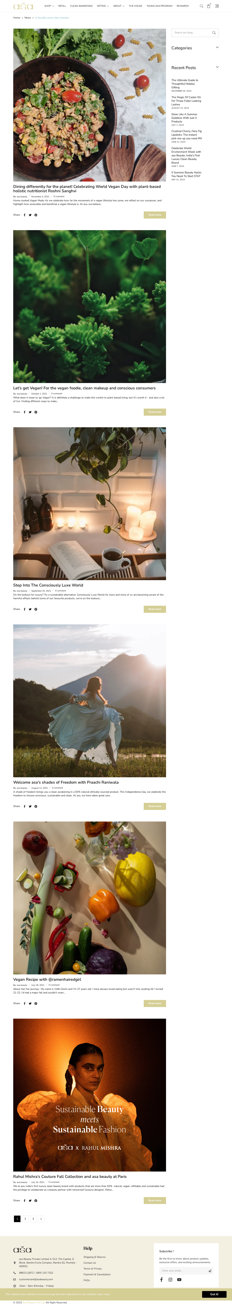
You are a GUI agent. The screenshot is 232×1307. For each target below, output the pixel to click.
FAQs (87, 1280)
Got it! (214, 1294)
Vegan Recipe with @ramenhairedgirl (47, 979)
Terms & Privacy (93, 1268)
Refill (62, 6)
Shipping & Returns (95, 1257)
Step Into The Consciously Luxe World (48, 585)
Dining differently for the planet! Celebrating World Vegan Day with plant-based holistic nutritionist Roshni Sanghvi (87, 189)
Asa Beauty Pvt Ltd (33, 1302)
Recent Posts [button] (183, 68)
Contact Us (90, 1263)
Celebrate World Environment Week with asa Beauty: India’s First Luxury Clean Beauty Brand (186, 155)
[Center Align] (210, 1270)
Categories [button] (181, 48)
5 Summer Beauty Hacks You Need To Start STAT (186, 174)
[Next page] (41, 1219)
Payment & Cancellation (97, 1274)
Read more (154, 215)
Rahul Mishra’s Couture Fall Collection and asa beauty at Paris (70, 1176)
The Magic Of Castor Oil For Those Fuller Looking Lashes (186, 100)
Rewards (183, 6)
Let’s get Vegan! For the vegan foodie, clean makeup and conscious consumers (84, 388)
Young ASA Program (159, 6)
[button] (201, 6)
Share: (16, 215)
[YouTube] (179, 1279)
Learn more (103, 1294)
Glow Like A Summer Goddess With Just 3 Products (184, 117)
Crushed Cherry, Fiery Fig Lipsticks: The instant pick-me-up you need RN (186, 134)
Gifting (101, 6)
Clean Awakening (81, 6)
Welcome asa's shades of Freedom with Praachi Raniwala (66, 782)
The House (135, 6)
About (117, 6)
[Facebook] (161, 1279)
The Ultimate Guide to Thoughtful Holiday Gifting (184, 83)
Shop (47, 6)
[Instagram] (170, 1279)
